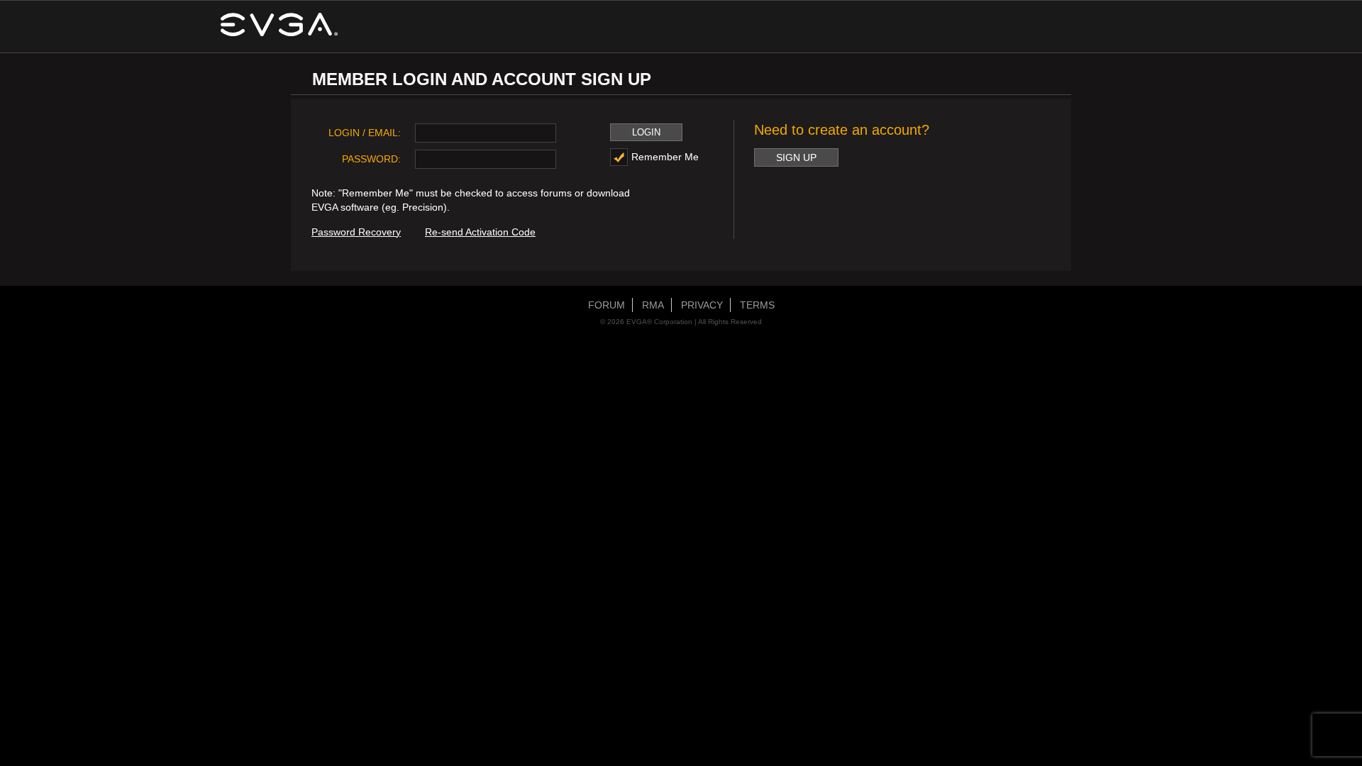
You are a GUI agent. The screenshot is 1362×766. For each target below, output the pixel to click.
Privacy (702, 305)
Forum (606, 305)
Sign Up (796, 157)
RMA (653, 305)
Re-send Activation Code (480, 232)
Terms (757, 305)
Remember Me (665, 156)
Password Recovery (356, 232)
